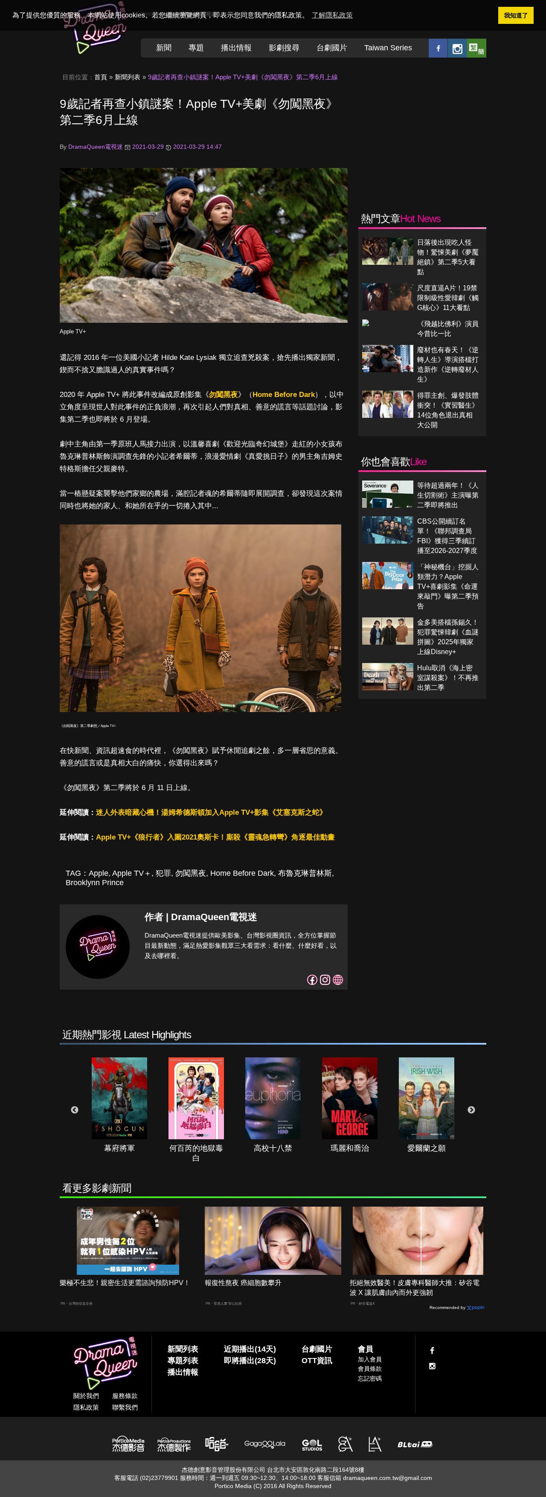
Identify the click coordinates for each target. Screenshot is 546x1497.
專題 (196, 47)
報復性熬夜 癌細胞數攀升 (243, 1282)
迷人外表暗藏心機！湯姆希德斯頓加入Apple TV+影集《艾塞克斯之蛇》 (211, 812)
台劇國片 (332, 47)
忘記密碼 (370, 1378)
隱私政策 (86, 1407)
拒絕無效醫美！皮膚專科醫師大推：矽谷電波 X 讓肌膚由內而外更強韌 (414, 1287)
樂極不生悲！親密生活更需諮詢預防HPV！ (125, 1282)
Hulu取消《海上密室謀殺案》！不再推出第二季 (448, 677)
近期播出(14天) (250, 1349)
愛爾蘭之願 (426, 1148)
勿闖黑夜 (223, 395)
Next (471, 1110)
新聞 (163, 47)
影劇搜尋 (284, 47)
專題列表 (183, 1360)
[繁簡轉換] (476, 48)
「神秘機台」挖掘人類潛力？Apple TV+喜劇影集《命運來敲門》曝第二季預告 (448, 586)
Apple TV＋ (131, 873)
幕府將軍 (119, 1148)
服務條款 (125, 1395)
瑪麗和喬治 (350, 1148)
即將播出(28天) (250, 1360)
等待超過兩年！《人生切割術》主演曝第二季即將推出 (448, 495)
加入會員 (370, 1359)
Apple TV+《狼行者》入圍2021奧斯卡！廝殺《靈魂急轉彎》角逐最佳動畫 (215, 837)
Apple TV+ (73, 331)
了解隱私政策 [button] (332, 15)
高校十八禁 (273, 1148)
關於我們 (86, 1395)
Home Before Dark (284, 395)
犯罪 (163, 873)
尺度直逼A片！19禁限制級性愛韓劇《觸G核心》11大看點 (448, 297)
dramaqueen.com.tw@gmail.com (387, 1477)
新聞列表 (127, 77)
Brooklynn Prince (95, 882)
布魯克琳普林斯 (305, 873)
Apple (98, 873)
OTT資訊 (317, 1360)
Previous (74, 1110)
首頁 (100, 77)
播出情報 (236, 47)
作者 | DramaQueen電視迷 (201, 917)
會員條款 (370, 1368)
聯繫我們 (125, 1407)
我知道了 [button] (516, 15)
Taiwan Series (388, 47)
